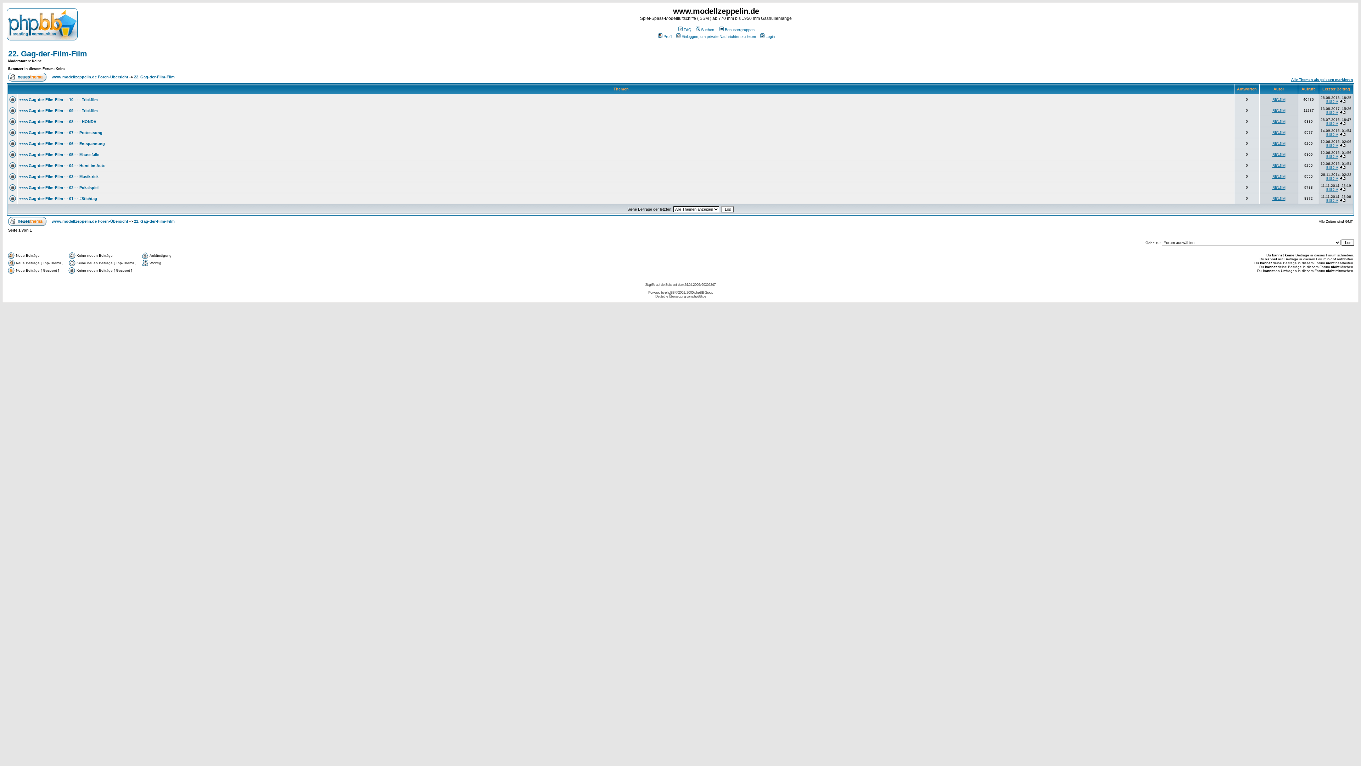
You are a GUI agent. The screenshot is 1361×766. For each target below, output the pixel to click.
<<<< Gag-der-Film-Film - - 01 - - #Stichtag (58, 198)
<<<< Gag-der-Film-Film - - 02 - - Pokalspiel (59, 187)
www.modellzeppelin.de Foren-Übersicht (90, 77)
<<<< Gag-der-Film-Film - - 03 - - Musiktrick (59, 176)
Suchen (707, 30)
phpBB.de (699, 296)
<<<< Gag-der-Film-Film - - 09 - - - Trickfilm (58, 111)
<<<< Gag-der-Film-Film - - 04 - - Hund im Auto (62, 165)
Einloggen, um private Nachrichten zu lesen (719, 36)
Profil (667, 36)
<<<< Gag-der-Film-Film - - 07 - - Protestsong (60, 133)
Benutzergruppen (740, 30)
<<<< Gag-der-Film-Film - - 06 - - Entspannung (62, 143)
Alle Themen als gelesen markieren (1322, 80)
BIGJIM (1279, 100)
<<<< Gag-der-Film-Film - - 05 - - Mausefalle (59, 154)
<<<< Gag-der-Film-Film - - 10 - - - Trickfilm (58, 100)
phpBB (669, 292)
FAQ (687, 30)
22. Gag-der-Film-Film (47, 53)
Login (770, 36)
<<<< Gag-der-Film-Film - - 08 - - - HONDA (57, 122)
